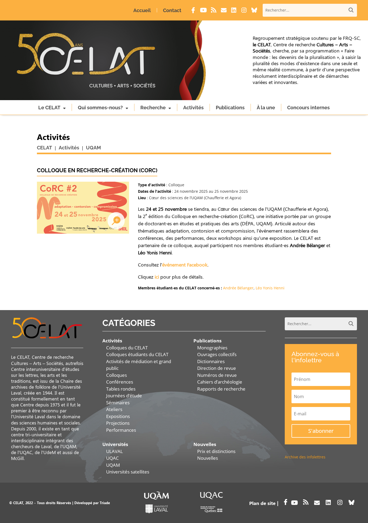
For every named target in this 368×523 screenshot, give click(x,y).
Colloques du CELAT (127, 348)
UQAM (113, 465)
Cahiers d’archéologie (219, 382)
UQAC (112, 458)
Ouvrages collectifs (217, 354)
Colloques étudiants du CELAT (137, 354)
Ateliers (114, 409)
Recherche (153, 107)
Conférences (119, 382)
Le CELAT (49, 107)
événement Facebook (184, 264)
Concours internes (308, 107)
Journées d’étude (124, 395)
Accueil (142, 10)
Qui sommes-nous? (100, 107)
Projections (118, 423)
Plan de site (262, 503)
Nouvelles (207, 458)
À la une (266, 107)
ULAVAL (114, 451)
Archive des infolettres (305, 456)
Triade (105, 502)
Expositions (118, 416)
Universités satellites (127, 472)
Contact (172, 10)
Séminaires (118, 402)
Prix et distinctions (216, 451)
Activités (193, 107)
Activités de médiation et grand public (138, 364)
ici (157, 276)
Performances (121, 430)
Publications (230, 107)
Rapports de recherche (221, 389)
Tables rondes (121, 389)
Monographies (212, 348)
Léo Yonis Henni (270, 287)
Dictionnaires (211, 361)
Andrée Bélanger (238, 287)
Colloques (116, 375)
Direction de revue (216, 368)
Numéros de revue (217, 375)
